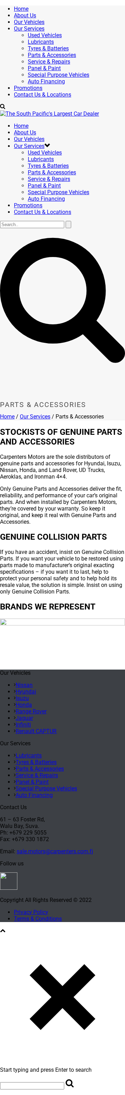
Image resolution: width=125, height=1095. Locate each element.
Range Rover (31, 711)
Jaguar (24, 718)
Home (21, 9)
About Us (25, 15)
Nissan (24, 685)
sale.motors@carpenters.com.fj (55, 851)
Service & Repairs (49, 61)
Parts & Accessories (52, 55)
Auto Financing (46, 81)
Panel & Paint (44, 68)
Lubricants (41, 42)
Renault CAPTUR (36, 731)
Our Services (29, 28)
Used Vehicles (45, 35)
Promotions (28, 88)
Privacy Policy (31, 912)
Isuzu (22, 698)
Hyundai (26, 691)
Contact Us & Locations (42, 94)
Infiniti (23, 724)
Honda (24, 705)
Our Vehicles (29, 22)
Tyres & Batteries (48, 48)
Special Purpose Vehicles (58, 75)
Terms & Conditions (38, 918)
